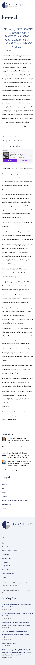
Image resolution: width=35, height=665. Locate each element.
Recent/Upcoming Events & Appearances (15, 500)
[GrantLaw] (14, 9)
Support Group (6, 558)
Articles (4, 485)
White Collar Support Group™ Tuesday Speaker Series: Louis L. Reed (18, 440)
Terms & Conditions (8, 573)
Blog (3, 488)
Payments (5, 562)
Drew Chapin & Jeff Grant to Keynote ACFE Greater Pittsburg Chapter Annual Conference (18, 455)
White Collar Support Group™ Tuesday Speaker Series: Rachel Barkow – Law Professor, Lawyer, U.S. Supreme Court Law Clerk (17, 652)
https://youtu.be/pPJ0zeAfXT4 (12, 141)
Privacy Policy (6, 570)
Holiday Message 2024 (9, 470)
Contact (4, 577)
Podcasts (4, 496)
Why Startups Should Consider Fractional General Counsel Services (16, 448)
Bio (3, 543)
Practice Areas (6, 547)
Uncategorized (6, 504)
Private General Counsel (9, 550)
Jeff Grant (6, 51)
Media (4, 492)
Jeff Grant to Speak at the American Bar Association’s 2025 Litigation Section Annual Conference (19, 463)
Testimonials (5, 554)
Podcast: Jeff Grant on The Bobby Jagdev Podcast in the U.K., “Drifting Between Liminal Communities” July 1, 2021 (17, 37)
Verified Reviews (7, 566)
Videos (4, 508)
